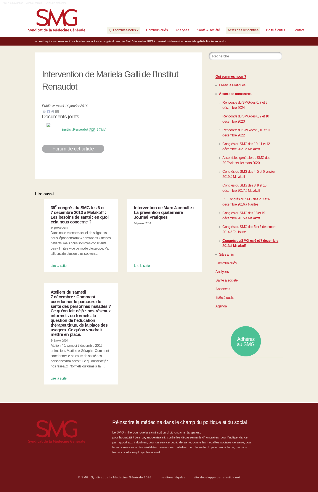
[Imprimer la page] (53, 111)
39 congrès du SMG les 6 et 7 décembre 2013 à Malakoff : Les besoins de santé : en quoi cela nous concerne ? (80, 214)
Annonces (222, 289)
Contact (298, 30)
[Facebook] (48, 111)
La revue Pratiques (232, 85)
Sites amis (226, 254)
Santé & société (208, 30)
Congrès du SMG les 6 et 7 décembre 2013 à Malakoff (133, 41)
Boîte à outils (275, 30)
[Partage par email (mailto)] (44, 111)
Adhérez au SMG (246, 341)
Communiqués (157, 30)
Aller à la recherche (56, 3)
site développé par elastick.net (217, 477)
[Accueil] (50, 21)
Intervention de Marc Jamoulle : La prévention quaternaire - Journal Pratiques (164, 212)
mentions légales (172, 477)
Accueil (39, 41)
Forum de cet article (73, 149)
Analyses (182, 30)
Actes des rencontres (243, 30)
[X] (57, 111)
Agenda (221, 306)
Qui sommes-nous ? (123, 30)
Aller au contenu (34, 3)
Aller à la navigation (13, 3)
